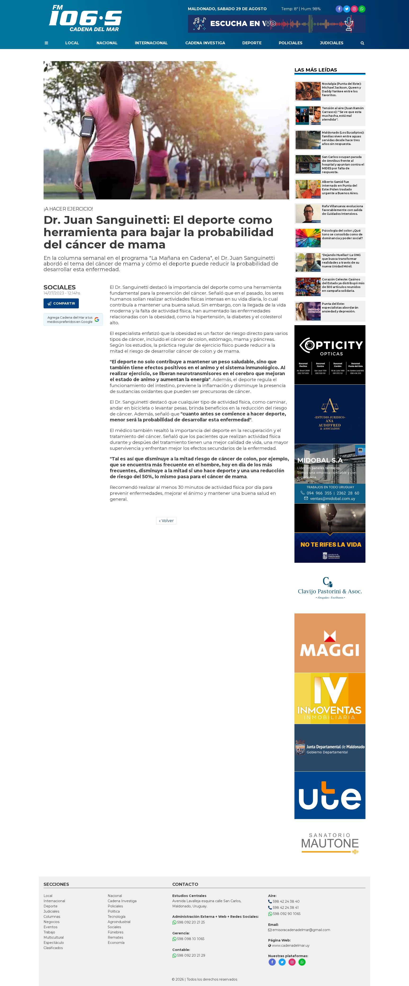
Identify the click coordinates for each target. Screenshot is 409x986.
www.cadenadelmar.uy (290, 945)
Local (72, 43)
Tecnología (116, 916)
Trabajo (49, 932)
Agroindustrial (119, 922)
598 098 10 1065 (190, 939)
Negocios (51, 922)
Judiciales (331, 43)
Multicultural (54, 937)
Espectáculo (54, 943)
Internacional (151, 43)
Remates (115, 937)
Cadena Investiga (205, 43)
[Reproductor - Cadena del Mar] (276, 24)
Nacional (107, 43)
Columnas (52, 916)
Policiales (290, 43)
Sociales (114, 927)
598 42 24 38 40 (286, 901)
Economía (116, 943)
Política (114, 911)
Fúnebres (115, 932)
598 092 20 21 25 (190, 922)
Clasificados (53, 948)
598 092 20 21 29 (190, 955)
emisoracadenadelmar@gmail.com (301, 930)
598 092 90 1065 (286, 914)
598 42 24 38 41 (285, 907)
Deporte (252, 43)
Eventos (50, 927)
